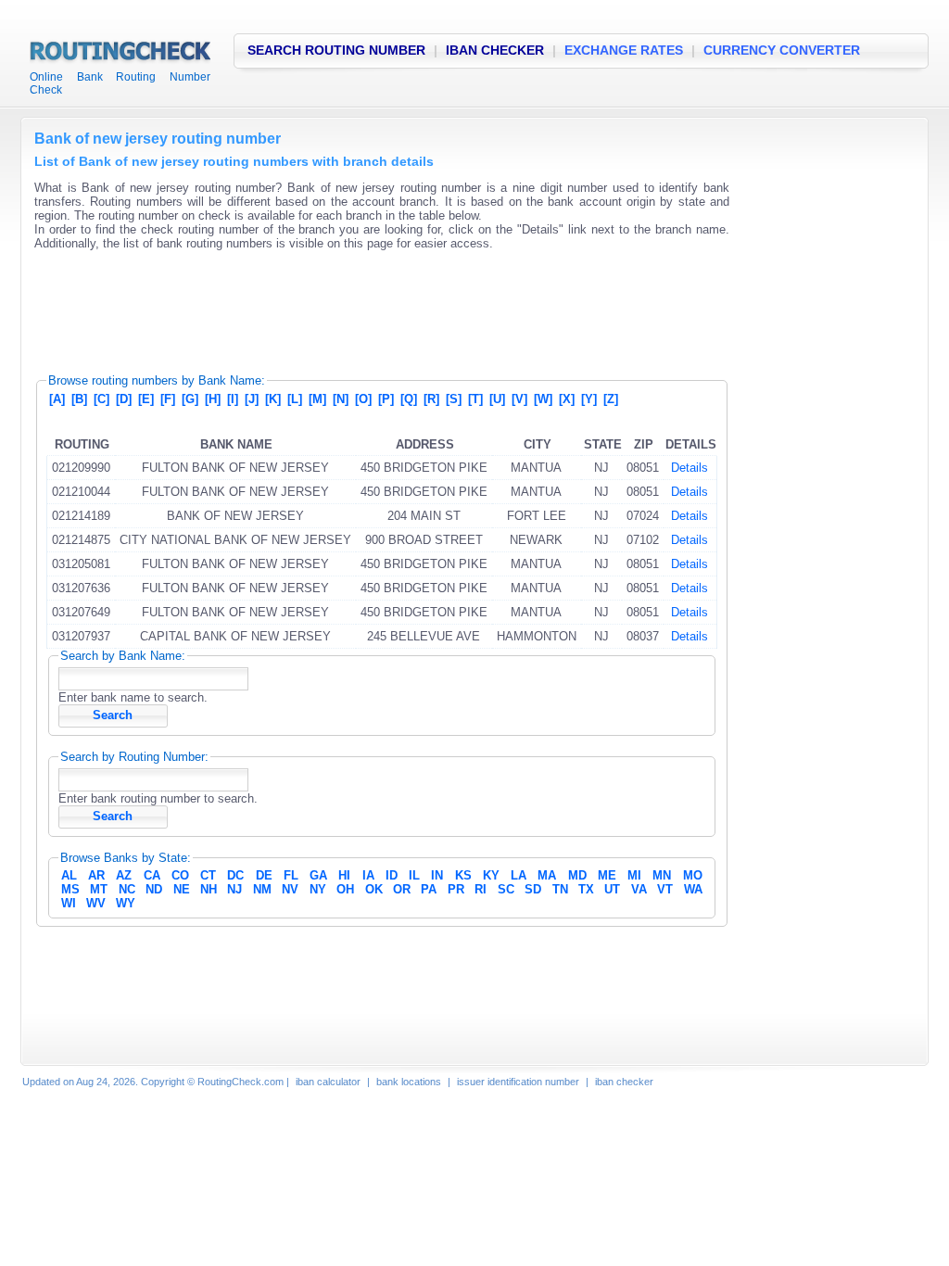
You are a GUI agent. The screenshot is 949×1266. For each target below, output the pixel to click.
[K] (273, 399)
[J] (252, 399)
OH (345, 889)
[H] (213, 399)
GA (318, 875)
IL (414, 875)
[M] (317, 399)
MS (70, 889)
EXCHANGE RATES (623, 50)
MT (99, 889)
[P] (386, 399)
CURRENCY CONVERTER (781, 50)
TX (586, 889)
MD (577, 875)
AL (69, 875)
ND (154, 889)
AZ (124, 875)
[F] (167, 399)
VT (665, 889)
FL (291, 875)
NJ (234, 889)
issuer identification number (518, 1081)
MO (692, 875)
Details (689, 468)
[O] (363, 399)
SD (533, 889)
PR (456, 889)
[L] (294, 399)
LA (518, 875)
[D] (124, 399)
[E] (146, 399)
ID (392, 875)
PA (429, 889)
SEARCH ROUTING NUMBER (336, 50)
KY (491, 875)
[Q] (408, 399)
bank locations (408, 1081)
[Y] (589, 399)
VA (639, 889)
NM (262, 889)
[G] (190, 399)
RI (480, 889)
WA (693, 889)
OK (374, 889)
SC (506, 889)
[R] (431, 399)
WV (96, 903)
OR (402, 889)
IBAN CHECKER (495, 50)
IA (368, 875)
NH (208, 889)
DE (264, 875)
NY (318, 889)
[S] (454, 399)
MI (634, 875)
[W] (543, 399)
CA (152, 875)
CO (180, 875)
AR (96, 875)
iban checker (624, 1081)
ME (607, 875)
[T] (475, 399)
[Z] (610, 399)
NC (127, 889)
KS (463, 875)
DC (235, 875)
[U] (497, 399)
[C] (101, 399)
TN (560, 889)
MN (661, 875)
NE (181, 889)
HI (344, 875)
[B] (79, 399)
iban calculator (328, 1081)
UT (612, 889)
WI (68, 903)
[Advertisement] (371, 306)
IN (437, 875)
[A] (57, 399)
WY (125, 903)
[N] (340, 399)
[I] (232, 399)
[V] (519, 399)
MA (547, 875)
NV (290, 889)
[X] (567, 399)
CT (208, 875)
